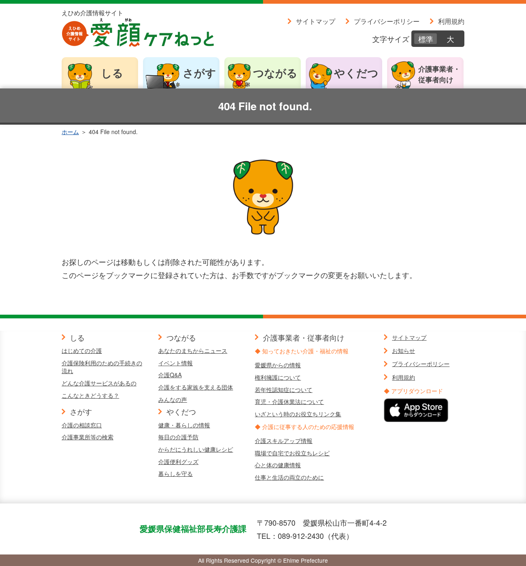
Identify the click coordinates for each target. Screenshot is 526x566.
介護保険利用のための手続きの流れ (102, 367)
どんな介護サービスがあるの (99, 383)
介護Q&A (170, 375)
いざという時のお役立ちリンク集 (298, 414)
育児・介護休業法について (289, 401)
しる (112, 72)
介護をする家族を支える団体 (195, 387)
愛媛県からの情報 (278, 365)
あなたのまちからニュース (192, 350)
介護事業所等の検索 (87, 437)
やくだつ (356, 72)
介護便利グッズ (178, 461)
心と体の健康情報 (278, 465)
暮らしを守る (175, 473)
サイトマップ (315, 21)
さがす (199, 72)
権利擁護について (278, 377)
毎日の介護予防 (178, 437)
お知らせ (403, 350)
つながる (275, 72)
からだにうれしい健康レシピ (195, 449)
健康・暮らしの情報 (184, 425)
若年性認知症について (283, 389)
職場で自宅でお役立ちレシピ (292, 453)
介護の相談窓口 (82, 425)
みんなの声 (172, 399)
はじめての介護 (82, 350)
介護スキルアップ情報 (283, 440)
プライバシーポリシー (387, 21)
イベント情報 (175, 363)
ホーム (70, 132)
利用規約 (451, 21)
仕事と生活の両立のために (289, 477)
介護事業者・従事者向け (439, 74)
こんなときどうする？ (90, 395)
